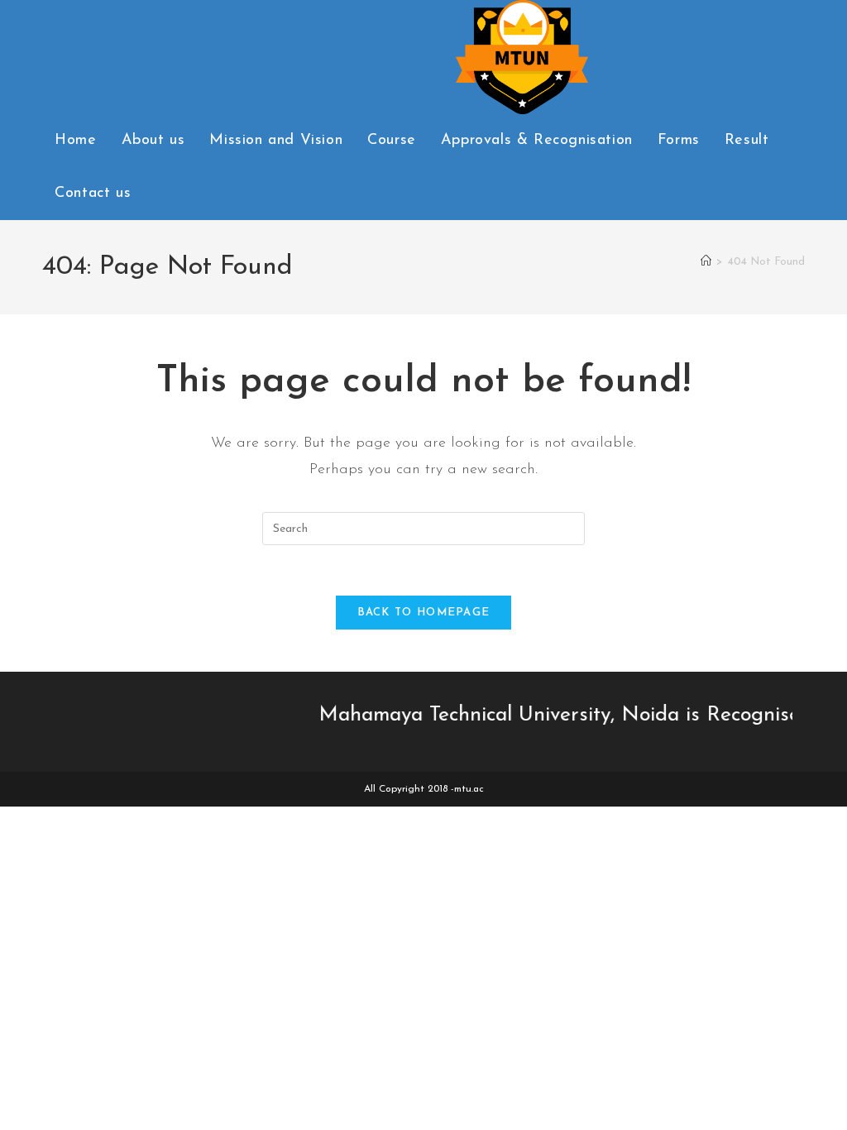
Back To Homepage (423, 612)
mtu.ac (469, 789)
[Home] (706, 261)
